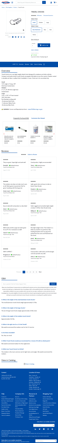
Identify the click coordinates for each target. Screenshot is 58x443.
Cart (56, 2)
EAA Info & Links (32, 403)
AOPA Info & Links (33, 401)
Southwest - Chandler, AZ (34, 377)
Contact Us (3, 396)
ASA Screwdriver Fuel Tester (21, 137)
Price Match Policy (5, 407)
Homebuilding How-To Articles (34, 414)
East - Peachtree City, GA (34, 384)
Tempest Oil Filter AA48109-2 (35, 137)
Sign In (51, 2)
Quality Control (4, 409)
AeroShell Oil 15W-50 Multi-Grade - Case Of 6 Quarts (48, 138)
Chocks (15, 7)
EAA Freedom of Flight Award (21, 403)
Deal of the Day (46, 407)
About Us (17, 396)
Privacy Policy (28, 431)
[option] (15, 21)
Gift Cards (45, 409)
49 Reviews (39, 15)
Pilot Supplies (9, 7)
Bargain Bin (45, 401)
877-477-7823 (9, 375)
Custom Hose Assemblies (48, 405)
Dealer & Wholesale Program (7, 398)
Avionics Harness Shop (48, 398)
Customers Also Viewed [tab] (38, 118)
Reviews (27, 64)
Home (3, 7)
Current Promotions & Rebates (49, 403)
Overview (21, 64)
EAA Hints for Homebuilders (35, 405)
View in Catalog (38, 64)
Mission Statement (19, 410)
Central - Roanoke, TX (33, 378)
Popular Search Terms (34, 419)
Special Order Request (47, 413)
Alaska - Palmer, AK (33, 385)
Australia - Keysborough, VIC (35, 389)
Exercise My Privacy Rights (17, 430)
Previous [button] (4, 133)
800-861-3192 (13, 377)
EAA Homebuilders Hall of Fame (20, 405)
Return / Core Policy (5, 411)
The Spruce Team (19, 417)
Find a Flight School (33, 409)
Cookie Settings (25, 430)
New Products (46, 411)
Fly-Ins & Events (32, 411)
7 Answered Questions (48, 15)
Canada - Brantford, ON (34, 387)
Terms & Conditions (5, 415)
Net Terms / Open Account (7, 401)
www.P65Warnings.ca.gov (35, 109)
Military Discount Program (34, 417)
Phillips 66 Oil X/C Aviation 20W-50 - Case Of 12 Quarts (9, 138)
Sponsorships (18, 415)
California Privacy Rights (6, 430)
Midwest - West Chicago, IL (35, 380)
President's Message (19, 413)
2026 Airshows (32, 399)
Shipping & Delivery (5, 413)
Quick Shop (9, 143)
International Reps (19, 408)
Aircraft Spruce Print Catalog (21, 398)
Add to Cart (44, 45)
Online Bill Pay (4, 403)
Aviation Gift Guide (47, 396)
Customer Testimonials (20, 401)
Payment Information (6, 405)
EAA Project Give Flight (34, 407)
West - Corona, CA (33, 375)
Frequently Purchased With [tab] (21, 118)
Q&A (31, 64)
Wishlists (45, 415)
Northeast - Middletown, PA (35, 382)
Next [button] (54, 133)
